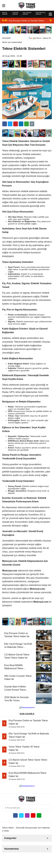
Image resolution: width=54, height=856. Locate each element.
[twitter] (10, 123)
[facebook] (4, 123)
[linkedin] (15, 123)
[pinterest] (21, 123)
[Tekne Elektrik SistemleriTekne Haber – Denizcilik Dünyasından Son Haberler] (27, 5)
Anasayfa (6, 38)
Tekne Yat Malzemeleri (12, 42)
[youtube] (33, 815)
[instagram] (27, 815)
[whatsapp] (39, 815)
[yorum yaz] (32, 123)
